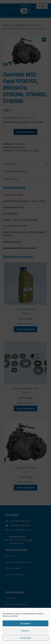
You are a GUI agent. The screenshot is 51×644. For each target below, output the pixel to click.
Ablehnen (26, 630)
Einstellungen (25, 637)
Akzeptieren (25, 623)
